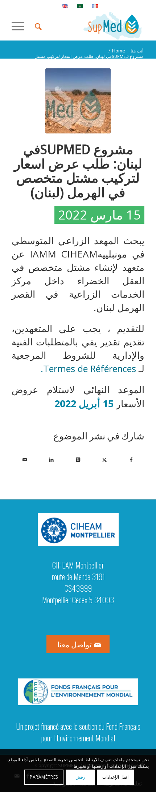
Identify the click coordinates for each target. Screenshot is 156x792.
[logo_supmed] (91, 25)
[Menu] (20, 25)
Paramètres (44, 777)
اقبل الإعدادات (115, 777)
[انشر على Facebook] (131, 459)
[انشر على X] (104, 459)
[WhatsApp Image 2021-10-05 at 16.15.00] (78, 100)
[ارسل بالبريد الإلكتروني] (25, 459)
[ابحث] (37, 25)
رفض (80, 777)
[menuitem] (95, 6)
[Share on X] (78, 459)
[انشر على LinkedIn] (51, 459)
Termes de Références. (90, 368)
